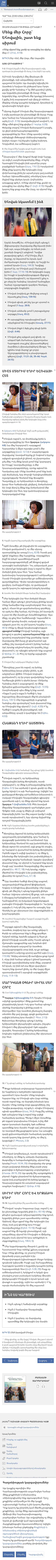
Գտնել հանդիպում (9, 1446)
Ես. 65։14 (39, 1211)
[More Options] (51, 9)
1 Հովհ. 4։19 (37, 185)
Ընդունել (8, 1554)
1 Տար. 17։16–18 (19, 271)
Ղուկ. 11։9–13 (10, 975)
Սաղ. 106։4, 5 (26, 1240)
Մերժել (21, 1554)
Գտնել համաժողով (9, 1452)
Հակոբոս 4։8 (9, 431)
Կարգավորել (36, 1554)
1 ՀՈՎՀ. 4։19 (14, 52)
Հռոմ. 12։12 (22, 451)
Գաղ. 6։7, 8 (29, 875)
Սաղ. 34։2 (28, 1111)
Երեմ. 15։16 (28, 1227)
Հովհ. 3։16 (14, 121)
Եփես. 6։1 (8, 788)
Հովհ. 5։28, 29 (33, 1269)
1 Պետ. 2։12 (40, 1017)
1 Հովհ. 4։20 (36, 706)
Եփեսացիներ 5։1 (16, 992)
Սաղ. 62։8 (33, 552)
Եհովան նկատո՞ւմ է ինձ (13, 151)
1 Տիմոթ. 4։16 (32, 1186)
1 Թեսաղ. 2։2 (21, 1140)
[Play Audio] (40, 9)
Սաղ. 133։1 (8, 699)
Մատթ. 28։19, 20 (11, 1173)
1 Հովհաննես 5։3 (11, 770)
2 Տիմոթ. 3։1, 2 (10, 653)
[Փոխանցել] (45, 9)
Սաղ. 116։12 (32, 166)
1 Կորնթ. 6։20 (39, 124)
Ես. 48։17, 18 (17, 869)
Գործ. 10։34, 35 (19, 1163)
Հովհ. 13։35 (41, 686)
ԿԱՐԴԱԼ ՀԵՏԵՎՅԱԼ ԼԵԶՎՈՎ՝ (17, 15)
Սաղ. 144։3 (27, 265)
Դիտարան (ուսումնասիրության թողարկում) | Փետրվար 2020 (20, 9)
